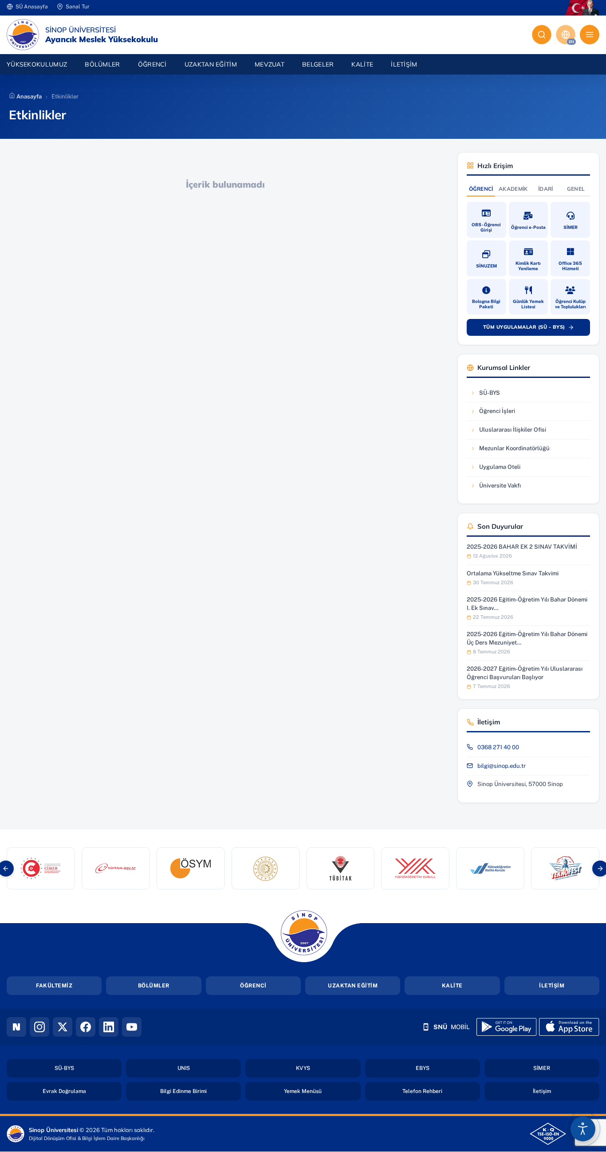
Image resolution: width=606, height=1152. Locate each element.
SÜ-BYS (497, 395)
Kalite (362, 64)
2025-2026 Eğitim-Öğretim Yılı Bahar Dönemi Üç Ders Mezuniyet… (527, 638)
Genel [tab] (576, 188)
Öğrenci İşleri (497, 413)
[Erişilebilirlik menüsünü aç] (583, 1129)
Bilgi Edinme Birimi (200, 1091)
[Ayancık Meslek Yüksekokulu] (23, 34)
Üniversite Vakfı (497, 487)
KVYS (328, 1068)
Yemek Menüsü (322, 1091)
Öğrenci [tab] (481, 188)
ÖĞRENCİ (253, 986)
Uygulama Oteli (497, 469)
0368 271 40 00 (498, 747)
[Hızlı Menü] (589, 34)
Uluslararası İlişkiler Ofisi (508, 431)
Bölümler (102, 64)
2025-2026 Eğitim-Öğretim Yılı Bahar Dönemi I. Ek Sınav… (527, 603)
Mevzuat (269, 64)
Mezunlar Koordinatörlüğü (510, 450)
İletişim (404, 64)
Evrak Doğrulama (82, 1091)
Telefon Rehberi (441, 1091)
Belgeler (318, 64)
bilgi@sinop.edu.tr (501, 766)
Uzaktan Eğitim (211, 64)
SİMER (566, 1068)
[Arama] (541, 34)
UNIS (209, 1068)
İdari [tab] (545, 188)
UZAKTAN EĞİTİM (353, 986)
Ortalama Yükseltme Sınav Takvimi (513, 573)
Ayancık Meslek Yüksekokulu (101, 39)
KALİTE (452, 986)
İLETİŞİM (551, 986)
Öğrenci (152, 64)
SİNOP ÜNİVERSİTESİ (80, 29)
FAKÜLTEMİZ (54, 986)
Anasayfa (28, 96)
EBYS (448, 1068)
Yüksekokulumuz (37, 64)
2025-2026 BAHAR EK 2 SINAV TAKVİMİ (522, 546)
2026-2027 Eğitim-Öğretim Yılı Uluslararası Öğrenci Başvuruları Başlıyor (524, 672)
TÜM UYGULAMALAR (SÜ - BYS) (532, 329)
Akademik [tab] (513, 188)
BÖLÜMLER (153, 986)
